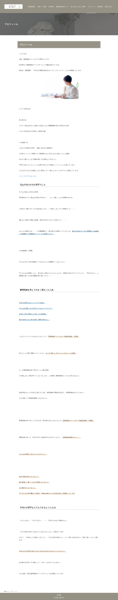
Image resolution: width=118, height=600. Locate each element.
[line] (60, 595)
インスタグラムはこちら (28, 176)
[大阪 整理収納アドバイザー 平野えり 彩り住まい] (13, 6)
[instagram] (58, 595)
